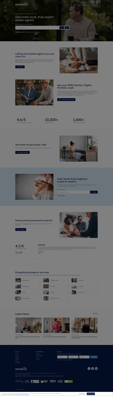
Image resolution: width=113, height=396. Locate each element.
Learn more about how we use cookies (21, 394)
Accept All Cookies (90, 393)
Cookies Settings (82, 393)
